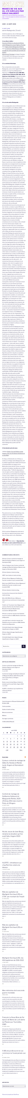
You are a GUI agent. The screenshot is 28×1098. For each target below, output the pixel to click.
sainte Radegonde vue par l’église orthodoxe (13, 45)
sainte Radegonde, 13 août (11, 30)
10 (24, 738)
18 (3, 744)
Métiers (4, 715)
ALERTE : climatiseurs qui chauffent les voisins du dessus (12, 865)
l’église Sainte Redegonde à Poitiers (14, 46)
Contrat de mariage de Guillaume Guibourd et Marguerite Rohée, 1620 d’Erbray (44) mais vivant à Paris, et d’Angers (13, 675)
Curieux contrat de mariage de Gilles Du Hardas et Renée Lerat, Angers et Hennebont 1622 (13, 560)
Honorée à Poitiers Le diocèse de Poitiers (13, 43)
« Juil (7, 750)
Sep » (21, 750)
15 (17, 741)
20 (10, 744)
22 (17, 744)
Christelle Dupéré (7, 637)
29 (17, 747)
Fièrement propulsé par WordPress (10, 1094)
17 (24, 741)
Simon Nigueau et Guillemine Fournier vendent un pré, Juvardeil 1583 (13, 585)
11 (3, 741)
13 (10, 741)
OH (3, 558)
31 (24, 747)
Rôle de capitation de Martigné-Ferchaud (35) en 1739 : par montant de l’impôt (13, 894)
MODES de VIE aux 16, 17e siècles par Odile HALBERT (13, 11)
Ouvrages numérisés (7, 718)
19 (7, 744)
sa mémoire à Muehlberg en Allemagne (15, 48)
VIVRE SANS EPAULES (8, 721)
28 (14, 747)
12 (7, 741)
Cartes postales (6, 706)
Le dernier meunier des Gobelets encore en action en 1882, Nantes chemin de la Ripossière (14, 615)
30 (21, 747)
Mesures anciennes (7, 712)
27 (10, 747)
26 (7, 747)
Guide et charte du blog (13, 572)
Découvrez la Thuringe (8, 54)
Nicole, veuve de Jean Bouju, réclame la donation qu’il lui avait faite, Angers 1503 (13, 834)
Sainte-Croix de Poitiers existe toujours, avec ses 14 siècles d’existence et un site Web (13, 453)
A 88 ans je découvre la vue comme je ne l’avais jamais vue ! (13, 600)
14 (14, 741)
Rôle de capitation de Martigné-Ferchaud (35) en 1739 (12, 927)
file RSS (5, 757)
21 (14, 744)
